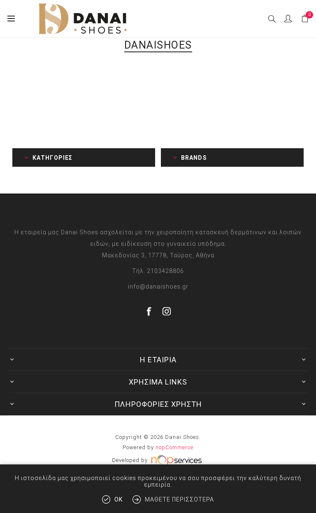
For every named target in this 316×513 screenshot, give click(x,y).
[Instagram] (167, 311)
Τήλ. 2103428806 (158, 271)
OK (118, 499)
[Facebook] (149, 311)
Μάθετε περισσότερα (179, 499)
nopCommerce (174, 447)
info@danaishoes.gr (158, 286)
